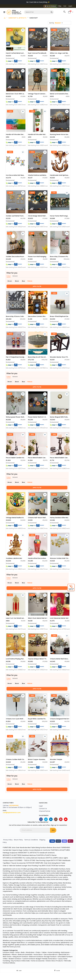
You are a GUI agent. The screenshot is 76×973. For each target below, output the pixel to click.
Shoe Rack (56, 848)
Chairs (38, 952)
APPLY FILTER (37, 286)
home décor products (22, 871)
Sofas (17, 952)
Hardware (41, 858)
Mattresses (65, 952)
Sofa (13, 848)
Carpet (48, 860)
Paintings (6, 853)
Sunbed (18, 866)
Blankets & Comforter (42, 850)
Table (33, 848)
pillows (35, 897)
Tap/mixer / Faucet (9, 863)
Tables (44, 952)
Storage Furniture (50, 957)
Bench (58, 863)
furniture (62, 869)
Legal (41, 806)
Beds (23, 952)
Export (11, 860)
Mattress (32, 855)
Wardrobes (30, 952)
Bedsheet (25, 855)
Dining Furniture (41, 848)
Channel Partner (44, 811)
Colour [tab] (9, 276)
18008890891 (14, 806)
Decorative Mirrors (50, 955)
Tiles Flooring (40, 860)
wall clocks (18, 909)
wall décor (21, 943)
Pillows (14, 955)
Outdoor (6, 860)
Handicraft (43, 853)
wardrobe (6, 943)
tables (10, 885)
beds (60, 883)
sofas (56, 883)
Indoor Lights (63, 858)
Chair (17, 848)
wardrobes (67, 883)
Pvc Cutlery (27, 858)
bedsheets (28, 897)
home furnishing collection (16, 895)
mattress (38, 940)
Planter (54, 855)
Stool (30, 866)
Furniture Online (8, 952)
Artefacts (51, 853)
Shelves (49, 848)
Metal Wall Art (64, 955)
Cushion (25, 850)
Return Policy (18, 840)
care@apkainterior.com (11, 813)
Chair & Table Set (9, 866)
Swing (54, 863)
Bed (29, 848)
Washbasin (66, 860)
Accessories (21, 863)
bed (61, 940)
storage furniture (20, 885)
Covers (31, 850)
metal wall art (8, 909)
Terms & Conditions (31, 840)
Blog (59, 6)
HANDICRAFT (33, 18)
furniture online (40, 883)
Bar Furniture (60, 866)
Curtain (5, 850)
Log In (70, 6)
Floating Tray (36, 866)
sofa (50, 940)
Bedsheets (6, 955)
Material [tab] (15, 276)
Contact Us (43, 809)
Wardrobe (23, 848)
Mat (10, 850)
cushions (42, 897)
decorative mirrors (65, 907)
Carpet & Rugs (17, 850)
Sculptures (13, 853)
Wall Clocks (7, 957)
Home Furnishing (54, 952)
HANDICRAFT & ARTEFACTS (17, 18)
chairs (5, 885)
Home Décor (38, 955)
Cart (65, 6)
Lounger (24, 866)
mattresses (20, 897)
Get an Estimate (51, 6)
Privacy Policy (8, 840)
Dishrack (34, 858)
